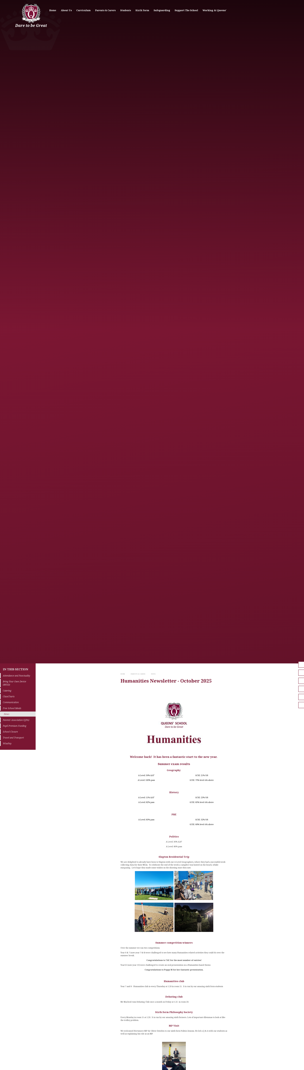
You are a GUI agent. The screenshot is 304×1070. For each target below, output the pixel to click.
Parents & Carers (138, 674)
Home (123, 674)
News (153, 674)
